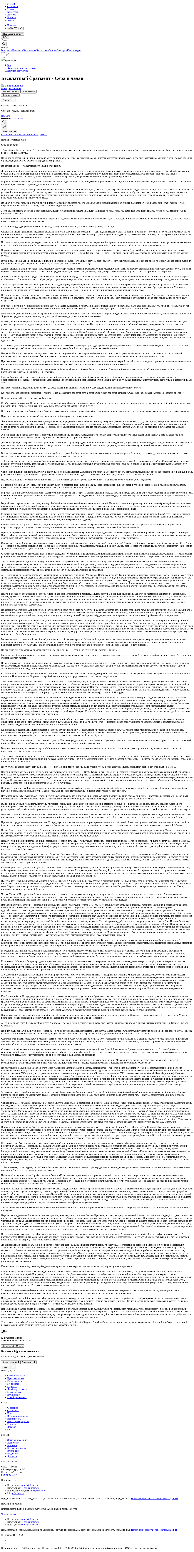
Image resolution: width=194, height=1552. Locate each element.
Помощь (11, 25)
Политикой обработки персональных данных (154, 1498)
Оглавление (23, 134)
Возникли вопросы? (17, 1416)
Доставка (12, 1456)
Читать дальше (8, 1514)
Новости (11, 17)
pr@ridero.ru (18, 1493)
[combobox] (97, 40)
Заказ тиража (14, 1392)
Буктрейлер (13, 1383)
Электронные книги (17, 1440)
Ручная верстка (15, 1381)
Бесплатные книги (17, 1448)
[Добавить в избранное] (4, 122)
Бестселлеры (29, 50)
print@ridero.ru (31, 1488)
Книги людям (74, 50)
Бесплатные (42, 50)
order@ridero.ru (37, 1490)
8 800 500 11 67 (9, 1475)
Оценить (20, 118)
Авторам (11, 14)
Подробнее (7, 116)
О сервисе (12, 6)
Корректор (12, 1386)
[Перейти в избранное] (3, 54)
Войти (5, 37)
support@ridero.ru (29, 1485)
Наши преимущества (18, 1421)
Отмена (19, 1346)
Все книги (6, 50)
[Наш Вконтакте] (8, 1540)
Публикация (13, 1394)
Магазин (11, 3)
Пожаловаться (9, 132)
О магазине (13, 1410)
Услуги (11, 9)
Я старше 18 (8, 1346)
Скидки (53, 50)
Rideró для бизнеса (17, 1397)
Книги (10, 1413)
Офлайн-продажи (16, 1375)
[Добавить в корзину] (13, 99)
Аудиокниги (13, 1442)
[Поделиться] (4, 127)
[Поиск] (4, 44)
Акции (10, 20)
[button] (97, 44)
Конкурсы (12, 12)
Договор (11, 1427)
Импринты (17, 50)
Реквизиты (12, 1424)
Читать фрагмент (10, 95)
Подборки (62, 50)
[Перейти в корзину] (7, 54)
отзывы (13, 134)
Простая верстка (15, 1378)
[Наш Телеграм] (8, 1543)
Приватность (14, 1418)
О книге (5, 134)
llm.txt (10, 1429)
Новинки (12, 1445)
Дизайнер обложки (17, 1389)
